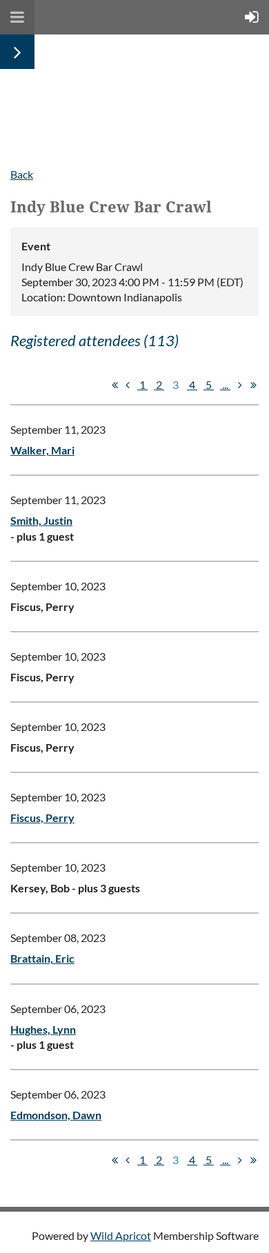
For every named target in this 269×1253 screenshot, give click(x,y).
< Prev (127, 385)
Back (21, 174)
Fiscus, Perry (42, 817)
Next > (240, 385)
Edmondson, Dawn (55, 1114)
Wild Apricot (120, 1235)
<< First (114, 385)
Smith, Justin (41, 520)
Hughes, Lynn (43, 1029)
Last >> (253, 385)
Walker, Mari (42, 450)
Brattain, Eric (42, 958)
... (225, 384)
